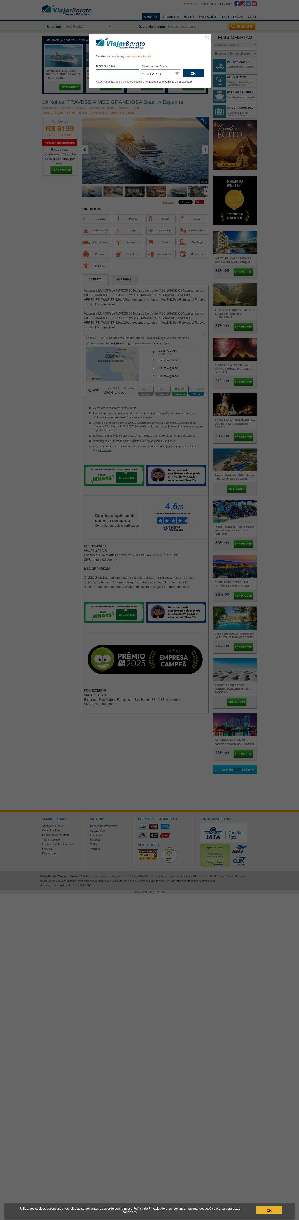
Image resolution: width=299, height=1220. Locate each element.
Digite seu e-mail (106, 66)
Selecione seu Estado (155, 66)
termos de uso (153, 81)
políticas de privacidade (178, 81)
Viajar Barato (121, 43)
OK (269, 1210)
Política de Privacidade (149, 1208)
